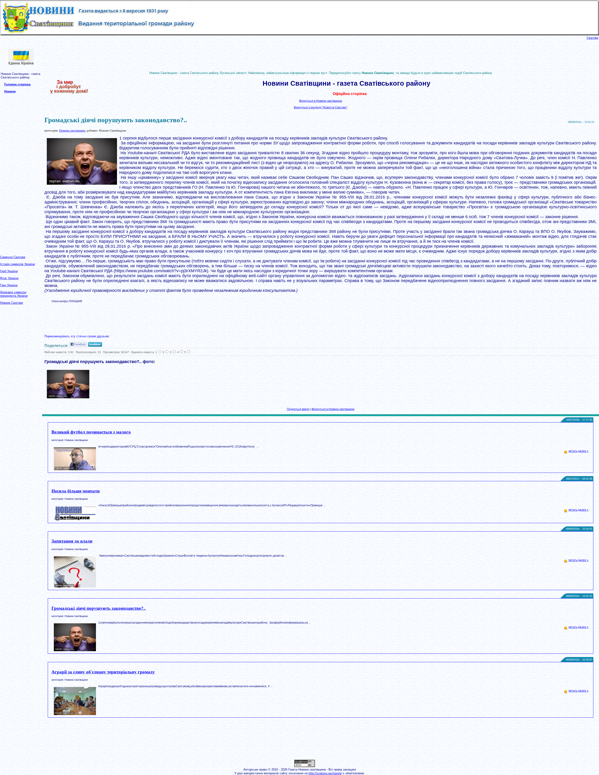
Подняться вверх (298, 409)
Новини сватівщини (72, 130)
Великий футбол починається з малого (91, 432)
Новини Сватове (11, 303)
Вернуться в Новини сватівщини (320, 101)
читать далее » (578, 451)
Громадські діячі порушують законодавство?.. (98, 608)
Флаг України (9, 278)
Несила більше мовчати (75, 491)
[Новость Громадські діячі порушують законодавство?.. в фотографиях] (68, 397)
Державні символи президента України (14, 294)
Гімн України (9, 285)
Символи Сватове (12, 257)
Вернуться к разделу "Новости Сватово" (320, 107)
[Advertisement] (18, 170)
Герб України (9, 271)
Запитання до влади (71, 541)
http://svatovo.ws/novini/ (325, 773)
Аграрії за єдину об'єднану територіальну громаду (103, 671)
